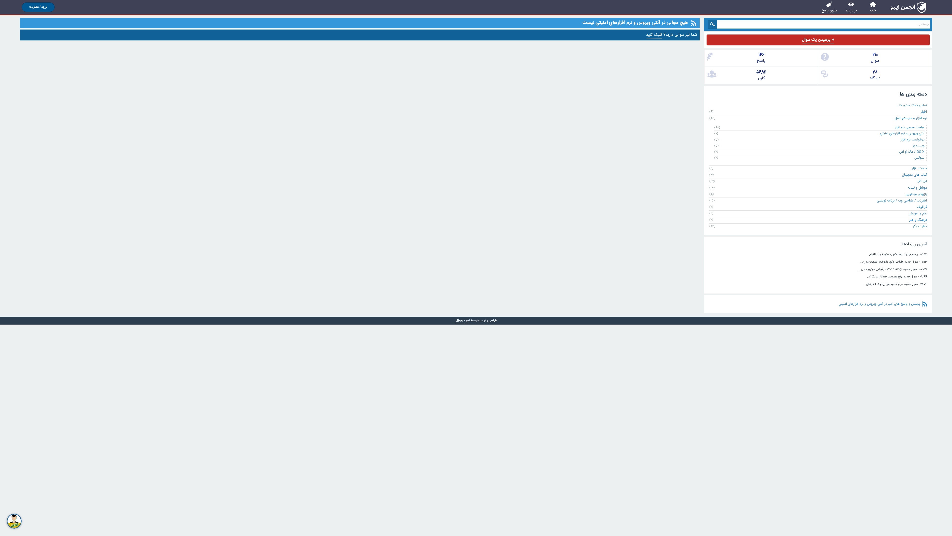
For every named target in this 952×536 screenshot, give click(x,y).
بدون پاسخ (829, 11)
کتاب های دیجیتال (914, 175)
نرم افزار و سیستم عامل (911, 118)
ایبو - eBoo (462, 320)
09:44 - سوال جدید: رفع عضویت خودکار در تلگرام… (896, 276)
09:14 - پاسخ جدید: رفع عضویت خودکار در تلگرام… (897, 254)
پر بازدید (851, 11)
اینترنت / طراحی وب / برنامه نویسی (902, 201)
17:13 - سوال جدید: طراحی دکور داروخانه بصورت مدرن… (893, 261)
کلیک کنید (654, 35)
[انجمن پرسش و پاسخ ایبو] (908, 7)
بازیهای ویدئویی (916, 194)
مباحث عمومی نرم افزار (909, 127)
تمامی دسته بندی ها (913, 105)
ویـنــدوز (918, 145)
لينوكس (919, 158)
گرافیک (922, 207)
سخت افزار (919, 168)
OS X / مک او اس (911, 152)
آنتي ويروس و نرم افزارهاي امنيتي (902, 133)
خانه (873, 11)
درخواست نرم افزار (912, 139)
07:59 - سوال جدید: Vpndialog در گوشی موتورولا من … (892, 269)
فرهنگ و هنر (918, 220)
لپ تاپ (922, 181)
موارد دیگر (920, 227)
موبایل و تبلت (917, 188)
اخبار (924, 112)
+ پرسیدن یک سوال (818, 39)
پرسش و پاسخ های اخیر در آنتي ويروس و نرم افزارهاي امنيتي (879, 304)
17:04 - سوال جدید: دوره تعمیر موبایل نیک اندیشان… (895, 284)
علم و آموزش (918, 214)
